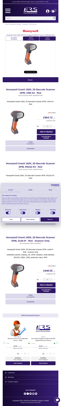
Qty (38, 126)
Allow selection (30, 219)
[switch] (23, 213)
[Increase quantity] (54, 126)
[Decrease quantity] (41, 126)
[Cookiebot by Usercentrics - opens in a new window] (52, 185)
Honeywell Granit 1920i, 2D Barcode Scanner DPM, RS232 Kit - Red (30, 165)
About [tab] (50, 190)
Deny (11, 219)
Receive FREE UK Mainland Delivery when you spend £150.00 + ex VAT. (30, 1)
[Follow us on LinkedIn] (33, 394)
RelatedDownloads (47, 38)
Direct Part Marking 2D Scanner (13, 24)
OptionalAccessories (31, 38)
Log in (47, 11)
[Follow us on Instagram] (30, 394)
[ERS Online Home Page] (30, 10)
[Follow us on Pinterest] (36, 394)
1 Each (30, 143)
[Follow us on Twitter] (27, 394)
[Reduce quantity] (21, 353)
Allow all (49, 219)
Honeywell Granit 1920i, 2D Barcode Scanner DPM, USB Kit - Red (30, 91)
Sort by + (30, 80)
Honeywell (25, 24)
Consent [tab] (10, 190)
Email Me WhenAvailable (46, 137)
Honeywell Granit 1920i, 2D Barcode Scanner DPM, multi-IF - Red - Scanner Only (30, 239)
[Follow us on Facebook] (25, 394)
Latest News (11, 372)
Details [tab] (30, 190)
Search (54, 18)
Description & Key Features (14, 38)
